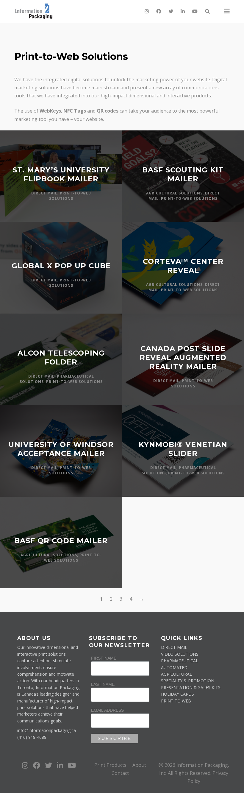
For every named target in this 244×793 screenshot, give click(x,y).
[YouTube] (195, 11)
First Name (103, 658)
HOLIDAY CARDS (177, 694)
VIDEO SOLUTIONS (179, 654)
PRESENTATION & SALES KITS (190, 687)
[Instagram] (147, 11)
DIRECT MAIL (174, 647)
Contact (120, 773)
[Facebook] (158, 11)
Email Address (107, 710)
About (139, 765)
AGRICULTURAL (176, 674)
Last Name (103, 684)
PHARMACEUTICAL (179, 660)
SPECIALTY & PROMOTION (187, 680)
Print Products (110, 765)
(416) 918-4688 (31, 737)
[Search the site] (207, 11)
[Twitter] (170, 11)
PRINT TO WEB (176, 701)
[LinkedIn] (183, 11)
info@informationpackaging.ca (46, 730)
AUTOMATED (174, 667)
